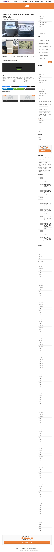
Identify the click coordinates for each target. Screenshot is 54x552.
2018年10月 (41, 367)
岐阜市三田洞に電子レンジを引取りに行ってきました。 (47, 204)
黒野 (44, 58)
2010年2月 (40, 511)
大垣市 (44, 46)
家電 (50, 46)
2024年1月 (40, 300)
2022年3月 (40, 340)
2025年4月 (40, 276)
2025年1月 (40, 283)
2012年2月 (40, 477)
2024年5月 (40, 293)
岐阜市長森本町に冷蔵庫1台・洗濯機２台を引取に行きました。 (29, 78)
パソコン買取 (45, 42)
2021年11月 (41, 344)
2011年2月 (40, 494)
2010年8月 (40, 503)
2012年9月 (40, 469)
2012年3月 (40, 475)
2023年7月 (40, 312)
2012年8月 (40, 471)
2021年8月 (40, 350)
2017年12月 (41, 386)
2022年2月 (40, 342)
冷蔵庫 (40, 43)
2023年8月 (40, 310)
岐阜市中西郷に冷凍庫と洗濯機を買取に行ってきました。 (47, 198)
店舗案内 (40, 124)
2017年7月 (40, 397)
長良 (42, 55)
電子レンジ (46, 55)
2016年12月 (41, 412)
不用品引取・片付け (42, 16)
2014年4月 (40, 450)
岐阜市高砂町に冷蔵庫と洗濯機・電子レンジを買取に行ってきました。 (47, 218)
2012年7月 (40, 473)
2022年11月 (41, 327)
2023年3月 (40, 319)
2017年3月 (40, 405)
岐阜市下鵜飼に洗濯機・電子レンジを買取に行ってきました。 (47, 210)
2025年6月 (40, 274)
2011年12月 (41, 482)
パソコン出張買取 (42, 31)
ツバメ (40, 40)
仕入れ (49, 42)
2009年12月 (41, 515)
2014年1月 (40, 454)
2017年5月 (40, 401)
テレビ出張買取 (41, 87)
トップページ (41, 70)
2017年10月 (41, 391)
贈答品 (42, 54)
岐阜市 (46, 48)
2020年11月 (41, 355)
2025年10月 (41, 268)
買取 (39, 54)
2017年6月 (40, 399)
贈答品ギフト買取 (47, 54)
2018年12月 (41, 363)
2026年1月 (40, 266)
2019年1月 (40, 361)
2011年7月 (40, 488)
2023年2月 (40, 321)
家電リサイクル (41, 48)
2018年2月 (40, 382)
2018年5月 (40, 376)
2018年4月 (40, 378)
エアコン (40, 39)
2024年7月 (40, 289)
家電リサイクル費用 (42, 95)
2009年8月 (40, 524)
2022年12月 (41, 325)
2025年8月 (40, 272)
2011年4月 (40, 490)
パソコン (40, 42)
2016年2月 (40, 431)
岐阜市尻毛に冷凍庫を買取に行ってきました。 (47, 178)
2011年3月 (40, 492)
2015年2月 (40, 439)
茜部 (42, 52)
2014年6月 (40, 448)
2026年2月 (40, 264)
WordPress (21, 550)
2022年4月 (40, 338)
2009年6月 (40, 528)
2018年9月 (40, 369)
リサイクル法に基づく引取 (43, 93)
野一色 (40, 55)
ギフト (48, 39)
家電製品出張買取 (42, 33)
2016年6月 (40, 422)
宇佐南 (47, 46)
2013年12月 (41, 456)
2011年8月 (40, 486)
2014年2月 (40, 452)
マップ (40, 72)
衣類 (45, 52)
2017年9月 (40, 393)
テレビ (43, 40)
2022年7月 (40, 333)
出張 (47, 43)
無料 (39, 52)
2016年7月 (40, 420)
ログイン (41, 137)
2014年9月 (40, 446)
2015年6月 (40, 435)
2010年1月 (40, 513)
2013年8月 (40, 458)
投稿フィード (41, 139)
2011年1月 (40, 496)
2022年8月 (40, 331)
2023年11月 (41, 304)
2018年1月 (40, 384)
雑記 (9, 91)
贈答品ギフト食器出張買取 (43, 22)
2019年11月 (41, 359)
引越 (39, 49)
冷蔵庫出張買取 (41, 24)
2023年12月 (41, 302)
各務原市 (40, 46)
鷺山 (41, 58)
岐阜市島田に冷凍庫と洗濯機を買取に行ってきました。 (47, 185)
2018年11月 (41, 365)
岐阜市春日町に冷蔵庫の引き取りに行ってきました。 (47, 231)
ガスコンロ (44, 39)
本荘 (45, 49)
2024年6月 (40, 291)
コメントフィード (42, 141)
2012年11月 (41, 465)
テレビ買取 (47, 40)
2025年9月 (40, 270)
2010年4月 (40, 507)
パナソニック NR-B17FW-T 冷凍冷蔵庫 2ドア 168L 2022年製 (48, 239)
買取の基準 (40, 78)
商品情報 (40, 122)
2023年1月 (40, 323)
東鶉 (47, 49)
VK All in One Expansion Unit (34, 550)
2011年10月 (41, 484)
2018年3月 (40, 380)
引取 (48, 48)
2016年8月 (40, 418)
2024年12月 (41, 285)
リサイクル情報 (41, 120)
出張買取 (40, 45)
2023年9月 (40, 308)
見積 (47, 52)
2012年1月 (40, 479)
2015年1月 (40, 441)
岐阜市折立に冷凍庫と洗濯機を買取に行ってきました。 (47, 191)
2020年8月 (40, 357)
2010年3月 (40, 509)
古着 (47, 45)
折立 (42, 49)
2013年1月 (40, 460)
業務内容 (40, 254)
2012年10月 (41, 467)
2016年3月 (40, 429)
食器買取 (46, 57)
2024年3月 (40, 295)
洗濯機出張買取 (41, 26)
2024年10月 (41, 287)
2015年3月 (40, 437)
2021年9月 (40, 348)
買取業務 (40, 129)
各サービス (40, 20)
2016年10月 (41, 416)
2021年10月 (41, 346)
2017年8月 (40, 395)
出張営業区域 (41, 18)
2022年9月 (40, 329)
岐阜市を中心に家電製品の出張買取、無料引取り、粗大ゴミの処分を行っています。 (47, 225)
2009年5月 (40, 530)
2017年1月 (40, 410)
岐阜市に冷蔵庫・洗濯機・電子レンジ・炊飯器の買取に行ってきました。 (18, 78)
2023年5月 (40, 314)
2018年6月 (40, 374)
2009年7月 (40, 526)
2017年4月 (40, 403)
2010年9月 (40, 501)
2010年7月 (40, 505)
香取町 (50, 57)
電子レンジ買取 (41, 57)
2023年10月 (41, 306)
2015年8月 (40, 433)
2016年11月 (41, 414)
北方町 (44, 45)
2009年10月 (41, 520)
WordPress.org (42, 142)
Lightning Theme (26, 550)
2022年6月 (40, 336)
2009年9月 (40, 522)
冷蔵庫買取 (43, 43)
